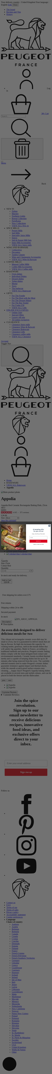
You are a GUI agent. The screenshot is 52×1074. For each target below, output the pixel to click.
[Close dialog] (49, 526)
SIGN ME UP (38, 541)
